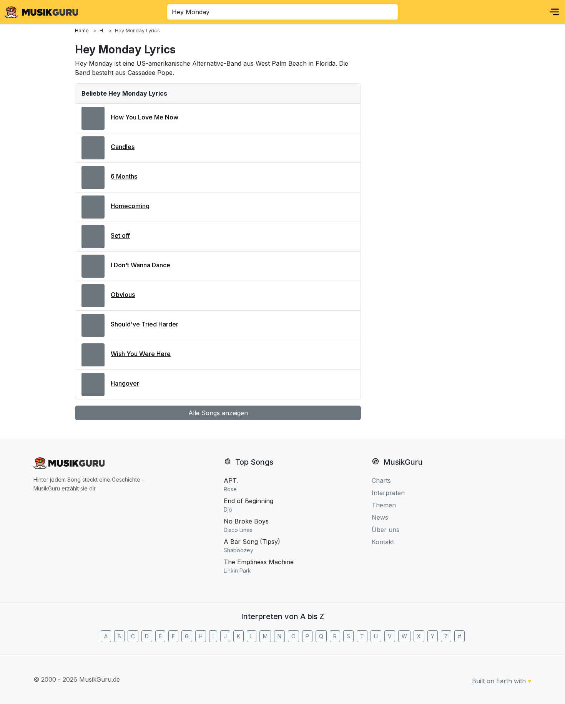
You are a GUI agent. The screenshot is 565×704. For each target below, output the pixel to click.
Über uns (385, 529)
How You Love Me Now (144, 117)
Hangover (125, 383)
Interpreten (388, 493)
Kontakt (383, 542)
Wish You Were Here (141, 354)
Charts (381, 480)
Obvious (123, 294)
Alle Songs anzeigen (218, 413)
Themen (384, 505)
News (380, 517)
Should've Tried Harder (144, 324)
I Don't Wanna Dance (140, 265)
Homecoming (130, 206)
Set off (120, 235)
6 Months (124, 176)
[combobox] (282, 12)
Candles (123, 147)
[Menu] (554, 12)
